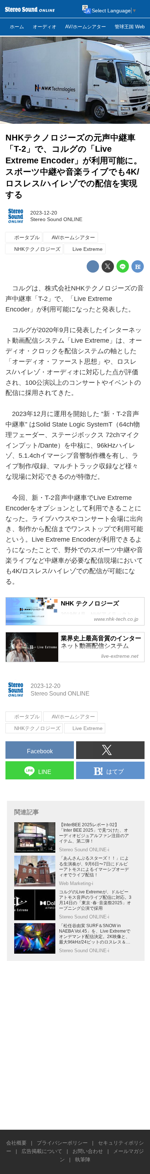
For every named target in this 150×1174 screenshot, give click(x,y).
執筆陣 (82, 1159)
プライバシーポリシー (62, 1143)
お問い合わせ (87, 1151)
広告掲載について (41, 1151)
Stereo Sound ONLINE (56, 219)
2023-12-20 (43, 213)
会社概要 (16, 1143)
